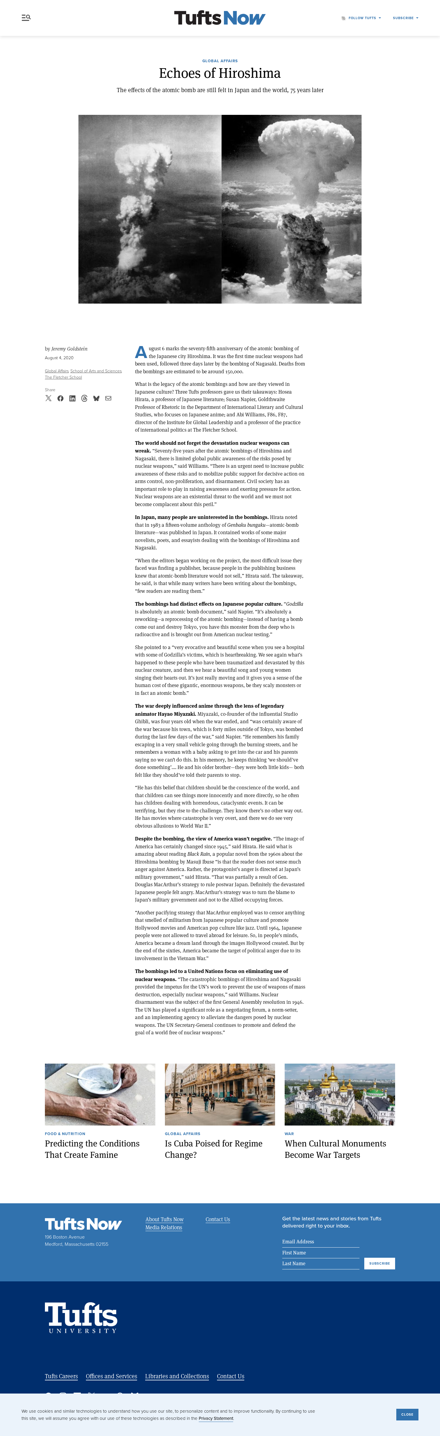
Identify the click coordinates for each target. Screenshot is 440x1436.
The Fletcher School (63, 377)
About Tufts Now (164, 1219)
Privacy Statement (216, 1418)
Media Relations (163, 1227)
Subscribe (403, 18)
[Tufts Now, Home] (220, 18)
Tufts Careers (61, 1376)
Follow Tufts (362, 18)
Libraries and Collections (177, 1376)
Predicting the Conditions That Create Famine (92, 1149)
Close (407, 1414)
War (289, 1134)
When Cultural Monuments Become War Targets (335, 1149)
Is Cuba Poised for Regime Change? (214, 1149)
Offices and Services (111, 1376)
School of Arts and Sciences (96, 371)
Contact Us (218, 1219)
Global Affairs (220, 61)
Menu (28, 18)
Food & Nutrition (65, 1134)
